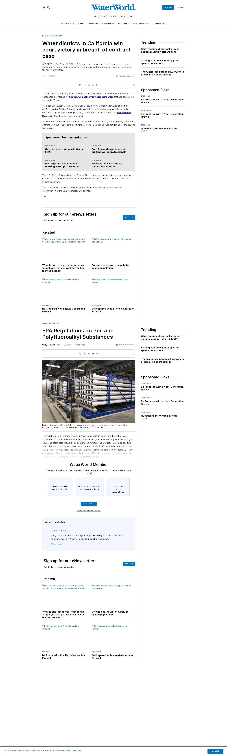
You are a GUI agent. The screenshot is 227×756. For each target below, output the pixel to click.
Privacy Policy (77, 750)
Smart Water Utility (51, 323)
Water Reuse (124, 23)
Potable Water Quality (52, 36)
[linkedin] (84, 85)
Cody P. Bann (48, 345)
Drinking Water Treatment (72, 23)
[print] (134, 85)
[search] (48, 7)
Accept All (215, 751)
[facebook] (80, 85)
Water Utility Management (101, 23)
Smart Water (161, 23)
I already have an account (88, 510)
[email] (97, 85)
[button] (44, 7)
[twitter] (89, 85)
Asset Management (142, 23)
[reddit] (93, 85)
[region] (113, 751)
